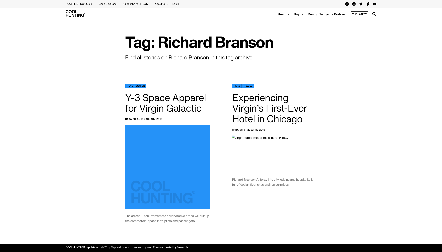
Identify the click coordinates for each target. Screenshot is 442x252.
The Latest (359, 14)
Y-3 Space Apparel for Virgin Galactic (165, 103)
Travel (247, 85)
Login (175, 4)
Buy (297, 14)
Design (140, 85)
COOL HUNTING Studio (79, 4)
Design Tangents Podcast (327, 14)
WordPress (153, 247)
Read (282, 14)
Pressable (182, 247)
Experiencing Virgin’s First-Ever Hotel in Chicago (269, 108)
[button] (374, 14)
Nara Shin (131, 119)
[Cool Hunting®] (75, 16)
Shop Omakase (108, 4)
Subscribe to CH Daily (135, 4)
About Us (160, 4)
